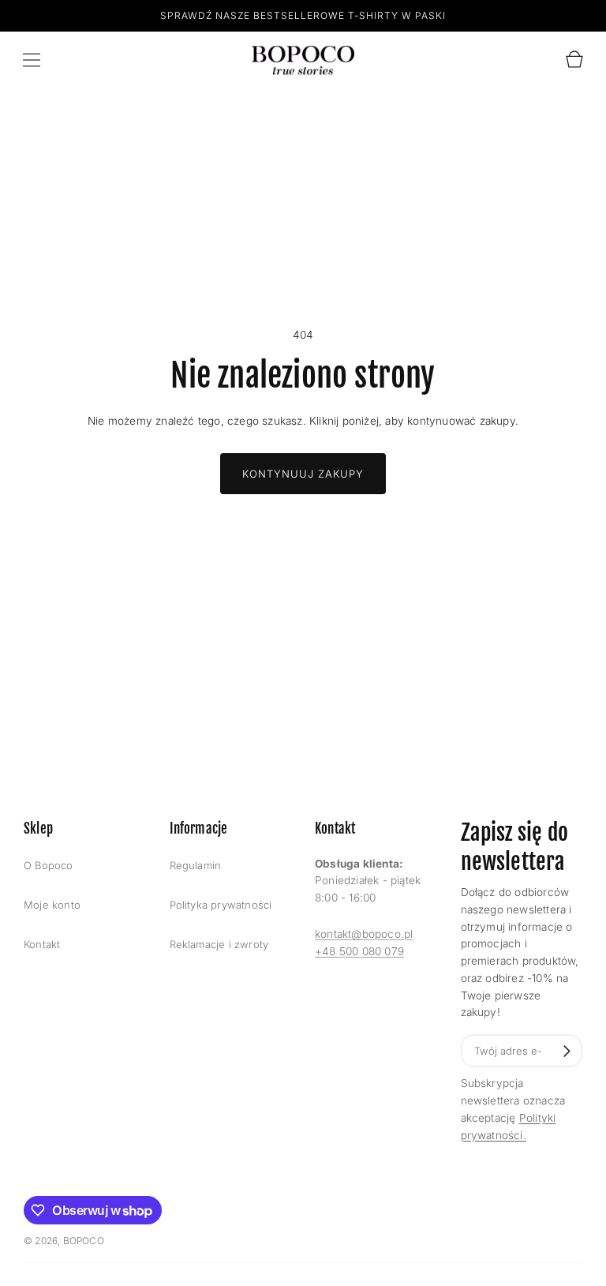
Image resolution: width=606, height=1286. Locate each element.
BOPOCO (83, 1241)
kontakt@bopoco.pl (364, 934)
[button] (31, 60)
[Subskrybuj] (567, 1051)
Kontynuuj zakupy (303, 473)
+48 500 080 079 (359, 951)
